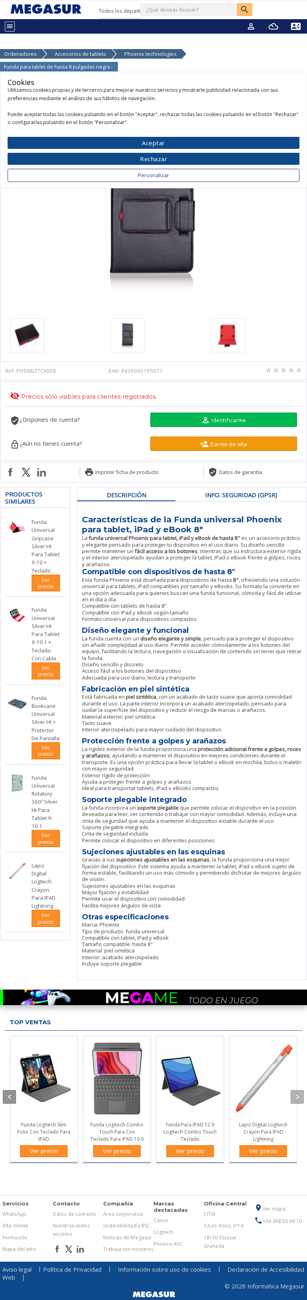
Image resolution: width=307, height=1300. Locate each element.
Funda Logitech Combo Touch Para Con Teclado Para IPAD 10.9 (117, 1131)
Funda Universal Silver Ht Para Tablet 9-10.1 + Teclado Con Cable (46, 634)
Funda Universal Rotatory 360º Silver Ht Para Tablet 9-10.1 (45, 802)
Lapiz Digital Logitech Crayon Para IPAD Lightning (263, 1131)
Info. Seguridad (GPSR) (241, 495)
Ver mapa (269, 1208)
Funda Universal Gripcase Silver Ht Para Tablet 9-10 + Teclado (46, 546)
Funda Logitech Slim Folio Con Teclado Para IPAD (43, 1131)
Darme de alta (223, 443)
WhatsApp (14, 1214)
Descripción (126, 495)
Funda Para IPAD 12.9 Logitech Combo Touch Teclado (190, 1131)
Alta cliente (15, 1225)
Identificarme (223, 420)
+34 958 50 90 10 (278, 1221)
